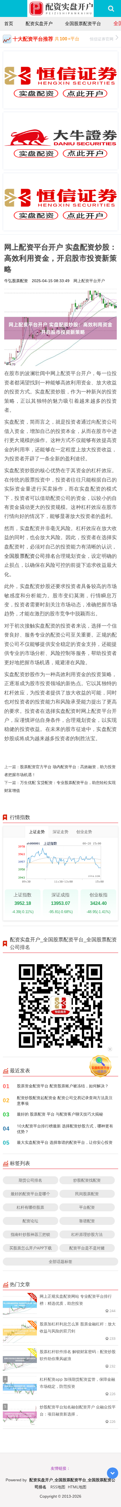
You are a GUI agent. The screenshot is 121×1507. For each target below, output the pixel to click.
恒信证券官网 (101, 39)
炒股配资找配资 (87, 1180)
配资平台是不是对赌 (87, 1248)
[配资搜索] (111, 8)
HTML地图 (77, 1486)
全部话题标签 (60, 1261)
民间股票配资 (87, 1193)
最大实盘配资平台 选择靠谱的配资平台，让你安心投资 (65, 1142)
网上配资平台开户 (89, 280)
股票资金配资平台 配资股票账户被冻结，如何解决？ (63, 1085)
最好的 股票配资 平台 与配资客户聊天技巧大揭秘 (60, 1114)
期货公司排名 (30, 1180)
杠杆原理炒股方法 (87, 1234)
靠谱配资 (87, 1220)
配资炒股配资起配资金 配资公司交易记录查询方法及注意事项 (65, 1100)
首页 (8, 23)
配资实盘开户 (39, 23)
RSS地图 (57, 1486)
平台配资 (87, 1207)
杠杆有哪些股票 (30, 1207)
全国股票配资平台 (83, 23)
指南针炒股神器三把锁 (30, 1234)
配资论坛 (30, 1220)
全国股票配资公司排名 (29, 555)
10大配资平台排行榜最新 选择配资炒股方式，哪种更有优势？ (65, 1128)
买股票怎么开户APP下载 (30, 1248)
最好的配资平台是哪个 (30, 1193)
